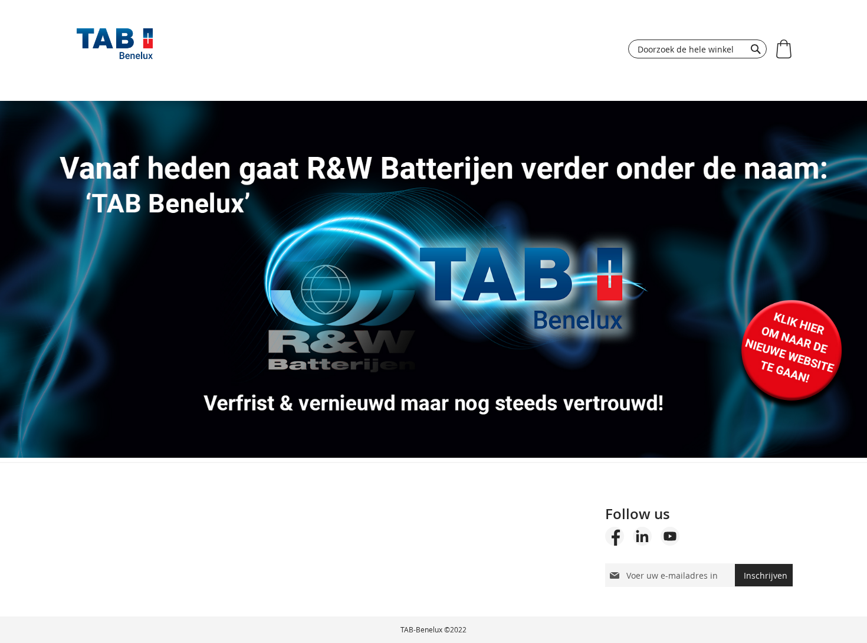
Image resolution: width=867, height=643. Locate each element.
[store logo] (115, 46)
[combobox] (697, 49)
